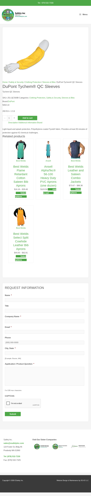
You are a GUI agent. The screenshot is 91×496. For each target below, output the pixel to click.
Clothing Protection (33, 82)
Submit (13, 414)
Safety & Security (16, 82)
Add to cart (27, 118)
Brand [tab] (39, 122)
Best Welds (21, 161)
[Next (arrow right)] (87, 248)
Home (5, 82)
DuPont (11, 101)
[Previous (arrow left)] (4, 248)
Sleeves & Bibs (48, 82)
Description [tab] (13, 122)
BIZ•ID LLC (85, 480)
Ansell (48, 161)
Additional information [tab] (27, 122)
